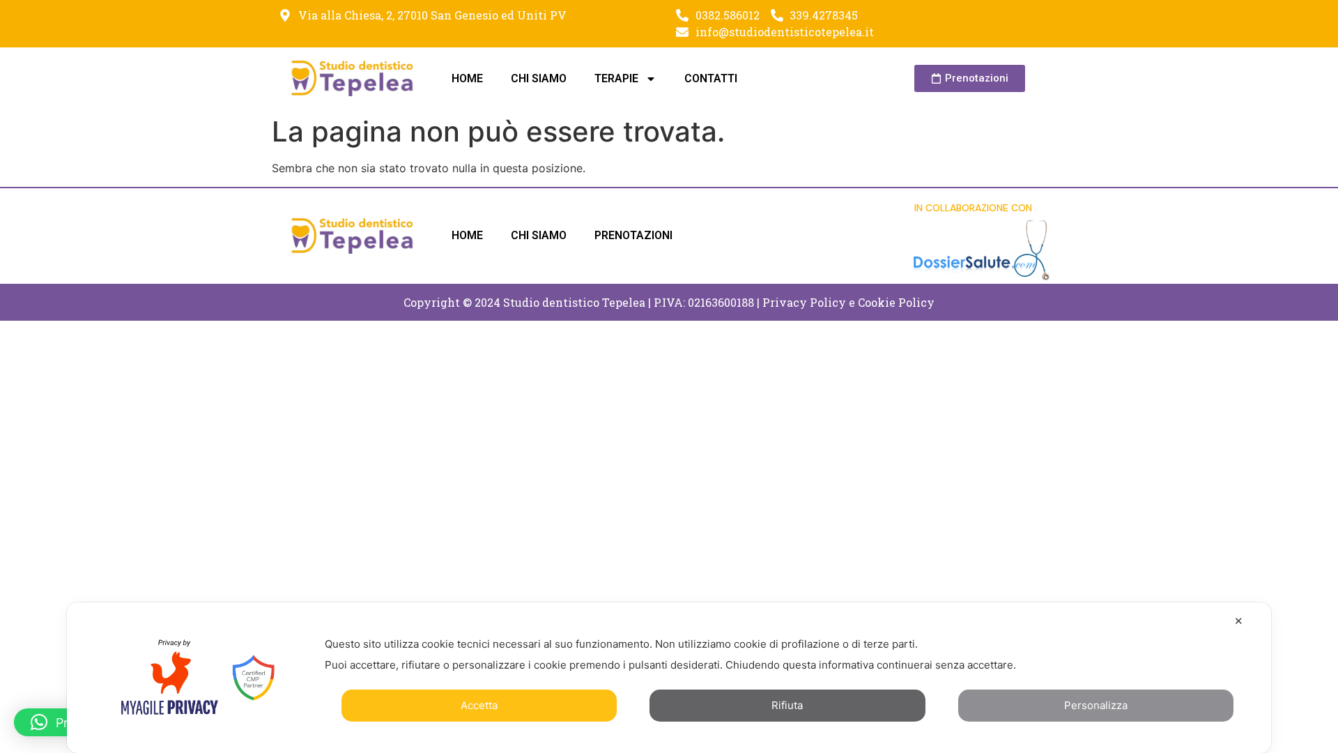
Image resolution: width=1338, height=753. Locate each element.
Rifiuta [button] (787, 705)
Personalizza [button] (1096, 705)
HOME (467, 78)
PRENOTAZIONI (633, 235)
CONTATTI (710, 78)
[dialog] (669, 677)
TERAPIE (616, 78)
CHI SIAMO (539, 78)
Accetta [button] (479, 705)
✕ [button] (1238, 621)
